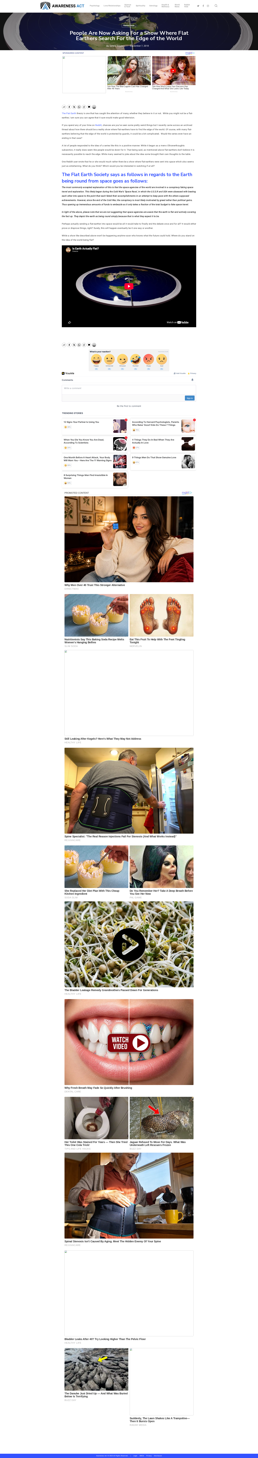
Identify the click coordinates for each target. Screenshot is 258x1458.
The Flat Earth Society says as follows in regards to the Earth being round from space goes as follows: (127, 177)
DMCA (142, 1456)
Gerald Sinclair (117, 46)
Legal (135, 1456)
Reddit (98, 125)
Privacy (150, 1456)
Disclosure (158, 1456)
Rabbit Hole (129, 25)
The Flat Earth (69, 113)
